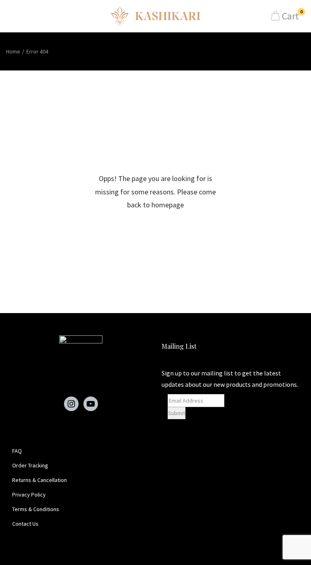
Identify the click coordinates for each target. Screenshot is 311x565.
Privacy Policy (29, 494)
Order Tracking (30, 465)
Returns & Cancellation (39, 480)
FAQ (17, 450)
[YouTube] (90, 404)
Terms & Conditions (35, 509)
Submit (176, 413)
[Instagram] (71, 404)
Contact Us (25, 523)
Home (13, 51)
